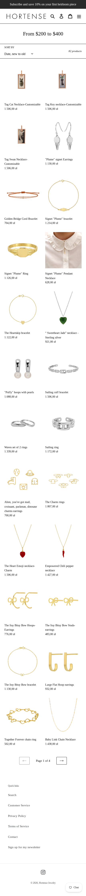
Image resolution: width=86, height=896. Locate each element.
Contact (13, 836)
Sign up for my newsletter (24, 847)
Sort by (9, 47)
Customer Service (19, 805)
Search (12, 795)
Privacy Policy (17, 816)
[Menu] (79, 16)
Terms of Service (18, 826)
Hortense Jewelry (47, 882)
